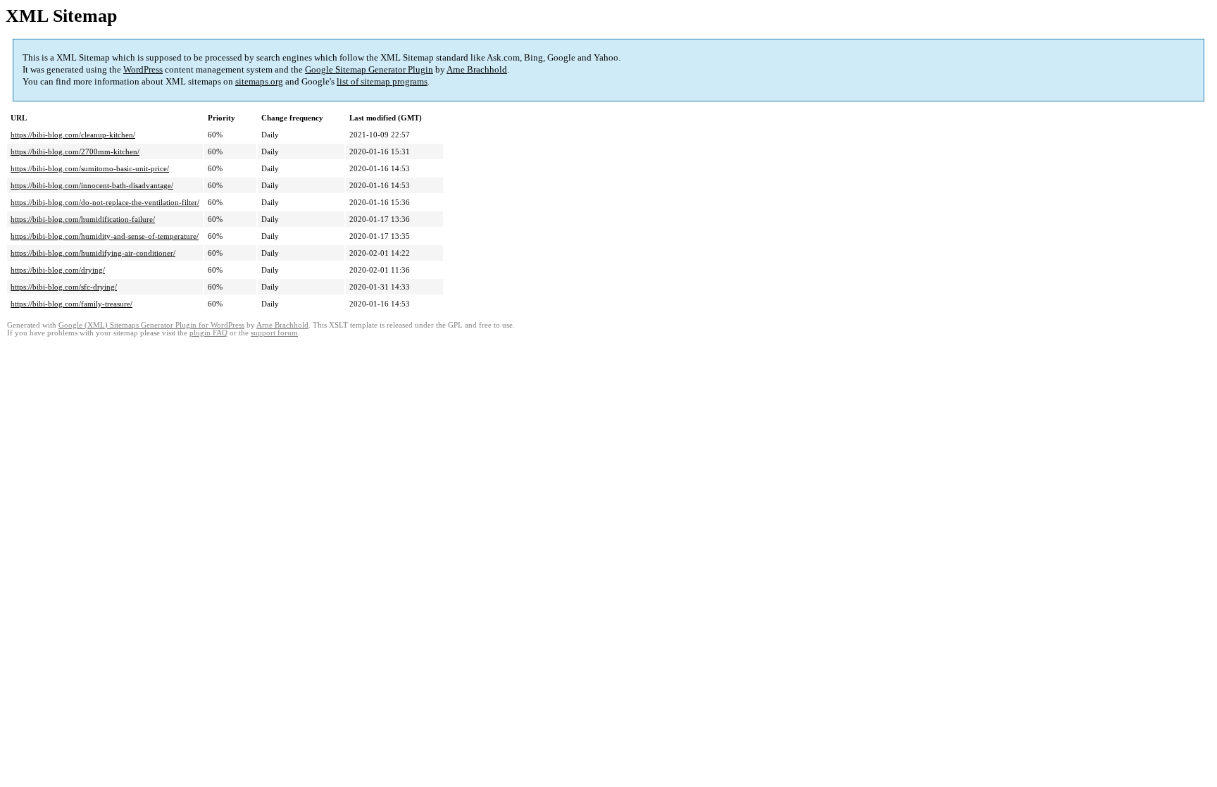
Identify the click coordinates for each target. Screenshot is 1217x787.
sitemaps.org (259, 81)
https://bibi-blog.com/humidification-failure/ (83, 219)
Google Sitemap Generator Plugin (369, 69)
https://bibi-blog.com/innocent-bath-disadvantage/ (92, 185)
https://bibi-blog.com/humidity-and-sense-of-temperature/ (105, 236)
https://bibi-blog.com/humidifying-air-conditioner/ (93, 253)
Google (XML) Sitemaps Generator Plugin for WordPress (151, 325)
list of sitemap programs (382, 81)
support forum (274, 333)
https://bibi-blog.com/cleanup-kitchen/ (73, 134)
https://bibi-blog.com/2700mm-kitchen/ (75, 151)
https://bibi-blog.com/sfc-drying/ (64, 287)
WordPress (143, 69)
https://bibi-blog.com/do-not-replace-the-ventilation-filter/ (105, 202)
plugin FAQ (208, 333)
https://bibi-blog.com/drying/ (58, 270)
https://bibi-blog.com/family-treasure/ (71, 303)
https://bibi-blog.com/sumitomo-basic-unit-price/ (90, 168)
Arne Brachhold (477, 69)
